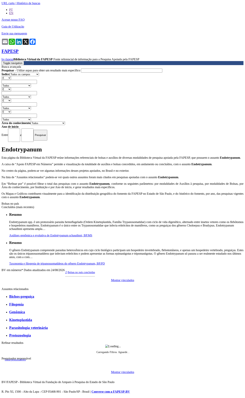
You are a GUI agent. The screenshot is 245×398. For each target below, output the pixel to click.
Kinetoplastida (20, 320)
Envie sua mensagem (14, 33)
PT (11, 9)
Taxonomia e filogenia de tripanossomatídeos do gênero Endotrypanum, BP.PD (57, 263)
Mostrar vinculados (122, 280)
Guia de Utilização (13, 26)
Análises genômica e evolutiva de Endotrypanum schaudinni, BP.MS (50, 235)
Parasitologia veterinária (28, 328)
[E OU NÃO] (6, 77)
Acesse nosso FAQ (13, 19)
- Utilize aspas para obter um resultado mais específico (41, 70)
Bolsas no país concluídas (81, 272)
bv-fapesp (7, 59)
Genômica (17, 312)
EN (11, 13)
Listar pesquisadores (15, 359)
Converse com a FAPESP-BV (110, 391)
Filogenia (16, 304)
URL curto (8, 3)
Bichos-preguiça (21, 296)
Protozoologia (20, 335)
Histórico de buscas (28, 3)
